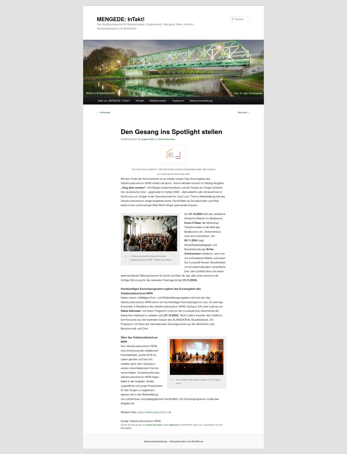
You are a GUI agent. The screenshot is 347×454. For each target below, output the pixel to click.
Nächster (244, 112)
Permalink (126, 428)
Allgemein (174, 424)
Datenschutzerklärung (201, 100)
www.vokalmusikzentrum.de (154, 412)
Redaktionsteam (157, 100)
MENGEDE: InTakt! (121, 19)
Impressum (178, 100)
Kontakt (140, 100)
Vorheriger (103, 112)
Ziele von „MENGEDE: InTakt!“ (114, 100)
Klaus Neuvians (167, 139)
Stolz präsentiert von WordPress (186, 441)
